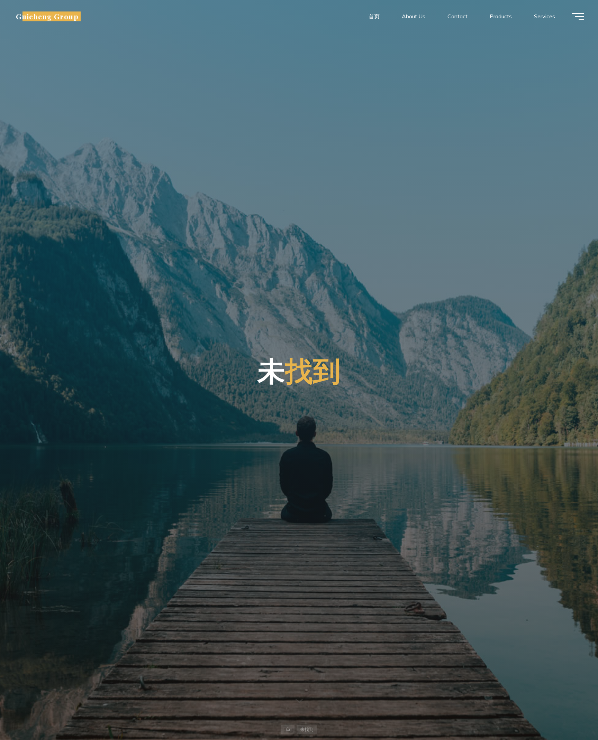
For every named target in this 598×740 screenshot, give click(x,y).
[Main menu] (578, 16)
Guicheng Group (47, 16)
